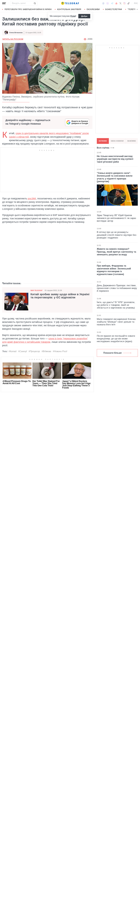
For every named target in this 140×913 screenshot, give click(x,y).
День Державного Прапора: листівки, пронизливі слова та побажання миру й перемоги (117, 288)
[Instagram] (124, 3)
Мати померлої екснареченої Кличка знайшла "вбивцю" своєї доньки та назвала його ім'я (116, 322)
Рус (136, 3)
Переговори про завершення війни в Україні (28, 9)
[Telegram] (112, 3)
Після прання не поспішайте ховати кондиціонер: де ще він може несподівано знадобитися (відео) (116, 339)
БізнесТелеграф (113, 9)
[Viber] (107, 3)
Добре (84, 16)
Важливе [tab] (131, 141)
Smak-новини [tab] (117, 141)
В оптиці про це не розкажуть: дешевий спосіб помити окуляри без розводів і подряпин (116, 235)
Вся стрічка (103, 148)
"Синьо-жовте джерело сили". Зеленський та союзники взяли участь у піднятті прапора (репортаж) (114, 177)
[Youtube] (116, 3)
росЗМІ (32, 198)
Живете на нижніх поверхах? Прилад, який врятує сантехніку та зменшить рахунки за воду (116, 252)
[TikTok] (128, 3)
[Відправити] (34, 3)
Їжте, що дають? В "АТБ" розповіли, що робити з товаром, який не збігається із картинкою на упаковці (116, 305)
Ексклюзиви (93, 9)
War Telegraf (36, 290)
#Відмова (46, 351)
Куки (72, 16)
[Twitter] (120, 3)
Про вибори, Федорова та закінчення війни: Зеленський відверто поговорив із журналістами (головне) (114, 269)
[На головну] (70, 3)
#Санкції (22, 351)
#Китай (13, 351)
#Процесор (34, 351)
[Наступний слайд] (137, 9)
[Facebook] (103, 3)
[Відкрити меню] (4, 3)
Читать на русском (12, 39)
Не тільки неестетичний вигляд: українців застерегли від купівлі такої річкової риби (115, 159)
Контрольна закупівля (69, 9)
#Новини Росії (60, 351)
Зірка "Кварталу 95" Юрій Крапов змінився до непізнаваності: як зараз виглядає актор (116, 218)
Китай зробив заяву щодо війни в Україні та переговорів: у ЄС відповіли (59, 296)
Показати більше (112, 353)
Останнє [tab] (103, 141)
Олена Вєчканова (16, 32)
